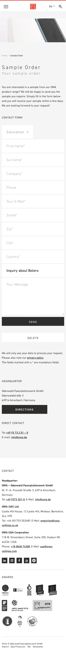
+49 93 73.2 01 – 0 (17, 432)
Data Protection (18, 646)
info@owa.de (19, 437)
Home (4, 55)
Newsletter (38, 646)
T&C (29, 646)
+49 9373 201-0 (15, 499)
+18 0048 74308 (20, 546)
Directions (24, 409)
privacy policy (35, 357)
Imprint (5, 646)
